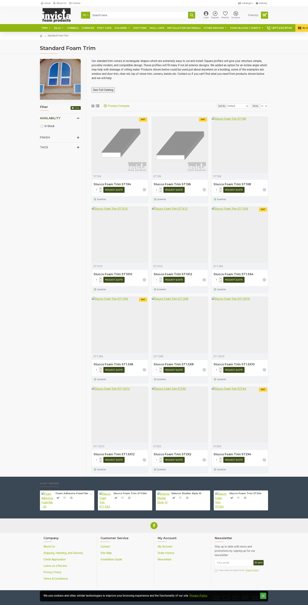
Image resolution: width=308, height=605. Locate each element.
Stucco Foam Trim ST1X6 (172, 184)
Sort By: (222, 106)
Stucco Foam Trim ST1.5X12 (114, 454)
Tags (44, 147)
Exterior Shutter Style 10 (186, 493)
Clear (77, 108)
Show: (256, 106)
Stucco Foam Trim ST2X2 (172, 454)
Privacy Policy (198, 595)
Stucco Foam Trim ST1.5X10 (234, 364)
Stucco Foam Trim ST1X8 (232, 184)
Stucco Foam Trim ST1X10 (113, 274)
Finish (45, 137)
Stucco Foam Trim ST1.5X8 (174, 364)
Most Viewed (49, 483)
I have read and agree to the (238, 570)
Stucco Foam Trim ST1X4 (112, 184)
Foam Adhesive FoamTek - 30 (74, 493)
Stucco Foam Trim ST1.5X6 (113, 364)
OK (263, 595)
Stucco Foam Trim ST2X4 (232, 454)
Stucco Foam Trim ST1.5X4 (233, 274)
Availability (50, 118)
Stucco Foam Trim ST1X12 (173, 274)
